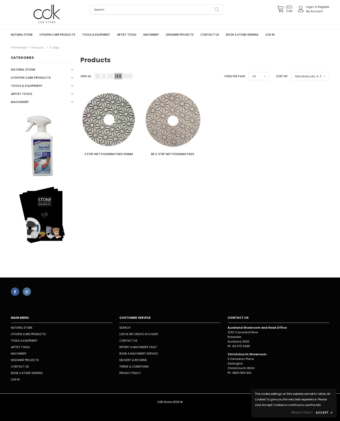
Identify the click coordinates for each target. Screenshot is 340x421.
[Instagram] (27, 291)
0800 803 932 (241, 373)
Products (37, 48)
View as (85, 76)
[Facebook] (15, 291)
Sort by (282, 76)
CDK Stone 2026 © (170, 402)
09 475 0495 (241, 346)
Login (310, 7)
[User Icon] (301, 9)
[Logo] (47, 14)
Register (323, 7)
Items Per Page (234, 76)
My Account (314, 11)
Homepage (19, 47)
